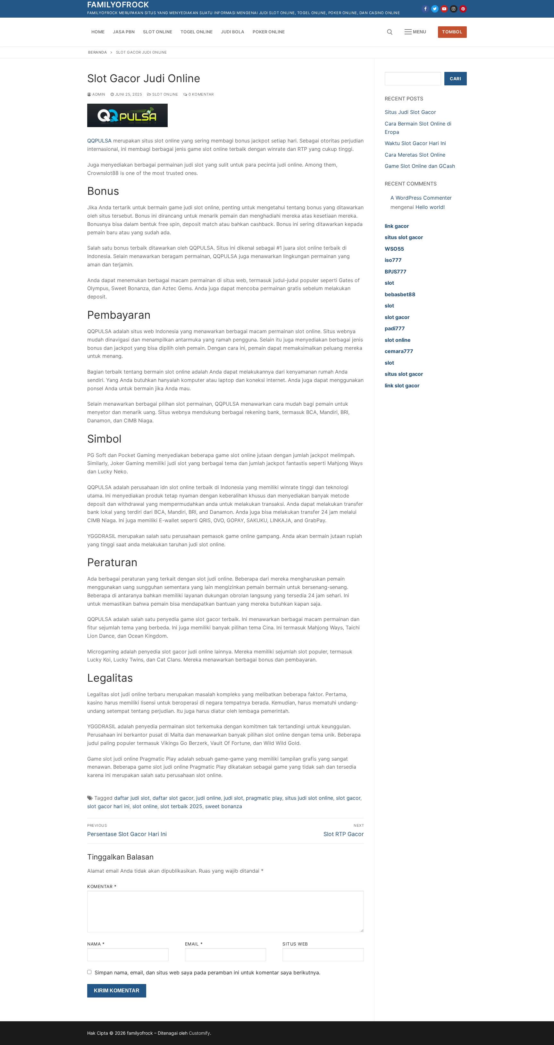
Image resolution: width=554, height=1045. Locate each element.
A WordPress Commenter (421, 197)
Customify (199, 1033)
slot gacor (348, 798)
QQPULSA (99, 140)
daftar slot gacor (173, 798)
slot (389, 283)
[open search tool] (390, 32)
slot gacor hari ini (108, 806)
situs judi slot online (309, 798)
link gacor (397, 226)
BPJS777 (396, 271)
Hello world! (430, 207)
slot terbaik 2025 (181, 806)
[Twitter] (435, 9)
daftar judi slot (132, 798)
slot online (144, 806)
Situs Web (295, 943)
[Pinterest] (463, 9)
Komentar (101, 886)
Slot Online (164, 94)
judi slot (233, 798)
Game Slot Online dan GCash (420, 166)
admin (98, 94)
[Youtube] (444, 9)
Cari (455, 78)
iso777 (393, 260)
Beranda (97, 52)
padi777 (395, 328)
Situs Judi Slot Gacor (410, 112)
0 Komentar (200, 94)
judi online (208, 798)
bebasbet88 (400, 294)
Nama (96, 943)
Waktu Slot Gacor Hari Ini (415, 143)
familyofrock (118, 4)
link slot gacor (402, 385)
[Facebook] (425, 9)
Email (194, 943)
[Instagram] (453, 9)
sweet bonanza (223, 806)
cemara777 (399, 351)
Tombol (452, 31)
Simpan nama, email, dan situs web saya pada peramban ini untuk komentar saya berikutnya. (207, 972)
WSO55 (394, 249)
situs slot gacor (404, 237)
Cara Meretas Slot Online (415, 154)
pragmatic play (264, 798)
